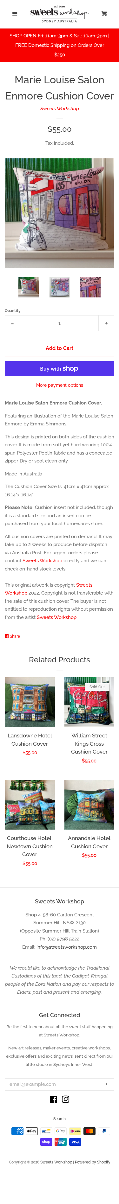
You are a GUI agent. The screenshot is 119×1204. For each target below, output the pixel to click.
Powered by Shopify (92, 1162)
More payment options (59, 385)
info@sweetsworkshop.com (66, 947)
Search (59, 1119)
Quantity (13, 311)
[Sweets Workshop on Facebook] (53, 1101)
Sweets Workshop (59, 108)
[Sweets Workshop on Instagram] (65, 1101)
